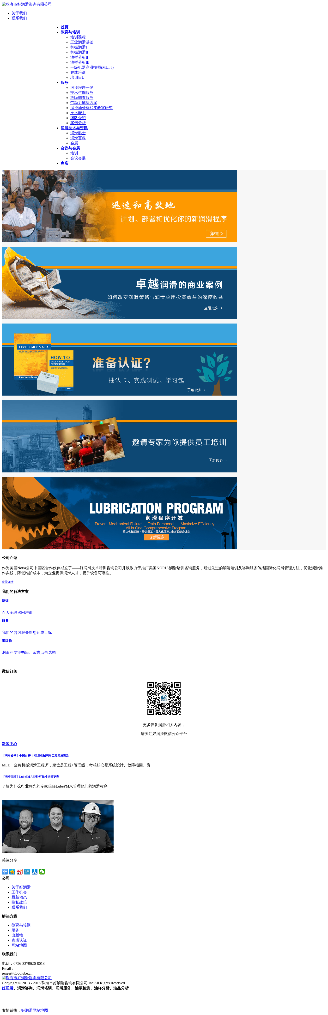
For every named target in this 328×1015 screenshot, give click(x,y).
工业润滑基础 (81, 42)
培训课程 (82, 37)
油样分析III (79, 62)
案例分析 (78, 123)
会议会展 (78, 158)
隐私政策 (19, 902)
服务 (15, 930)
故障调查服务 (81, 98)
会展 (74, 143)
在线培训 (78, 72)
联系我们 (19, 18)
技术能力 (78, 113)
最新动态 (19, 897)
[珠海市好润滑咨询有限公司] (27, 4)
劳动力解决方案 (83, 103)
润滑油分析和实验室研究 (91, 108)
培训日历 (78, 77)
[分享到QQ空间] (12, 871)
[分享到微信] (42, 871)
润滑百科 (78, 138)
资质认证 (19, 940)
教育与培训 (21, 925)
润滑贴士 (78, 133)
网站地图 (19, 945)
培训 (74, 153)
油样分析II (79, 57)
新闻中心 (9, 744)
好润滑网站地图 (34, 1010)
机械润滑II (79, 52)
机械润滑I (78, 47)
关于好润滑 (21, 887)
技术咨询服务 (81, 93)
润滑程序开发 (81, 88)
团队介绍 (78, 118)
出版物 (17, 935)
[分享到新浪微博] (20, 871)
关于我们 (19, 13)
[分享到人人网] (35, 871)
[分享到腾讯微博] (27, 871)
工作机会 (19, 892)
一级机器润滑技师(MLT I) (92, 67)
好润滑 (7, 988)
